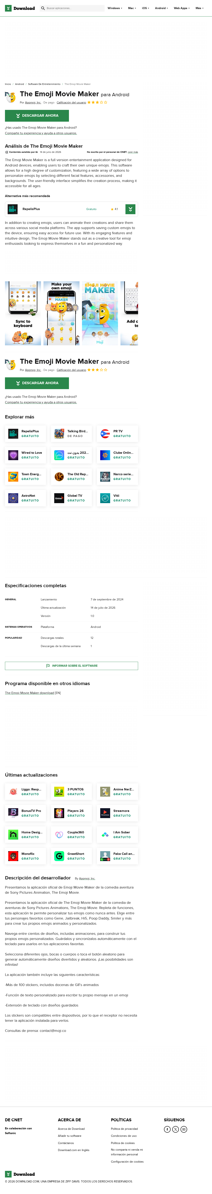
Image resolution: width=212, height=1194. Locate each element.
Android (160, 8)
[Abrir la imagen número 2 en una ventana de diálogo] (100, 313)
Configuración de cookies (127, 1161)
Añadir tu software (69, 1136)
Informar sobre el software (75, 666)
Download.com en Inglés (73, 1150)
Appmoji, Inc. (87, 878)
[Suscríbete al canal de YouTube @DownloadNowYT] (184, 1129)
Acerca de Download (71, 1129)
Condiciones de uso (124, 1136)
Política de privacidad (124, 1129)
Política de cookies (123, 1143)
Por (30, 102)
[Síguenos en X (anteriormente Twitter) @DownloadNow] (175, 1129)
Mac (131, 8)
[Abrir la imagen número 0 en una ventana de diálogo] (23, 313)
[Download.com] (20, 8)
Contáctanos (66, 1143)
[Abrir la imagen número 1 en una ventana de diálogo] (61, 313)
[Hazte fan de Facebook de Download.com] (167, 1129)
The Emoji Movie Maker (74, 94)
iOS (144, 8)
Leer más (133, 152)
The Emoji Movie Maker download (29, 693)
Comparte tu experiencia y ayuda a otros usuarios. (41, 133)
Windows (114, 8)
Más (198, 8)
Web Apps (180, 8)
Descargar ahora (40, 115)
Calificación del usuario (71, 102)
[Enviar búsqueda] (43, 8)
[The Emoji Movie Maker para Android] (11, 97)
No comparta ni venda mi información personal (127, 1152)
